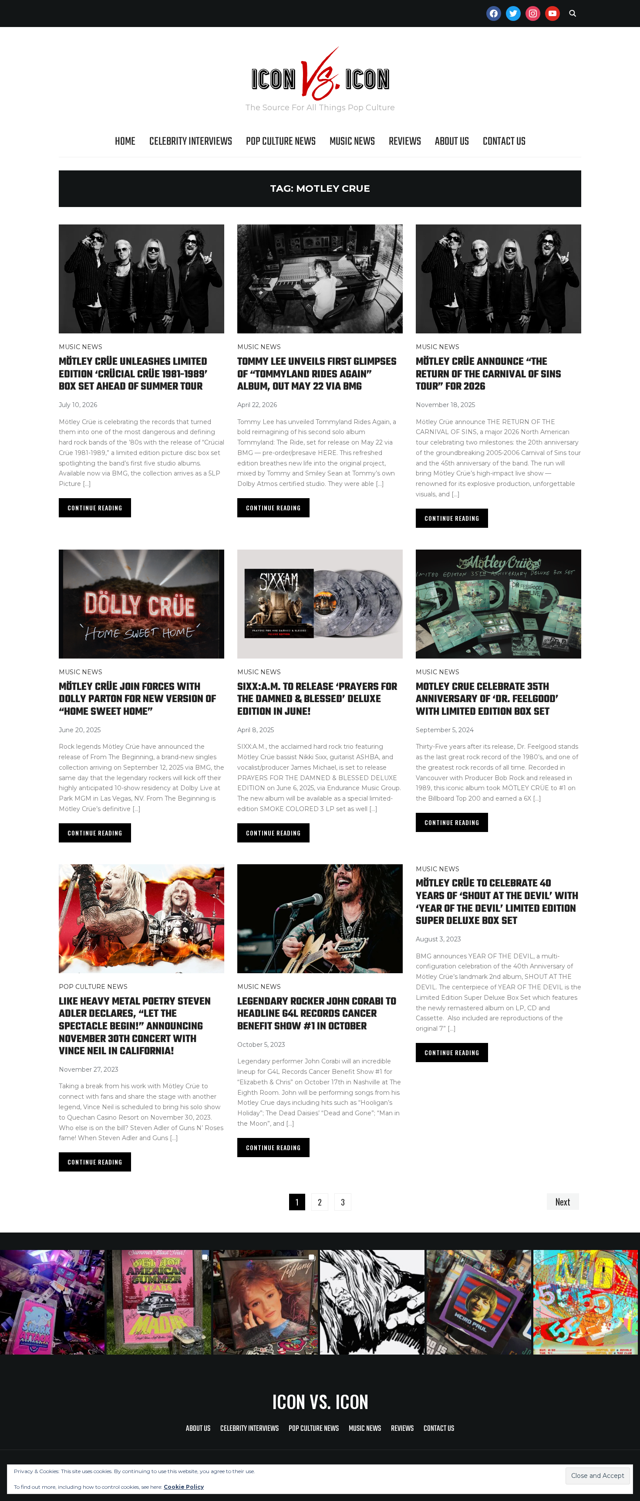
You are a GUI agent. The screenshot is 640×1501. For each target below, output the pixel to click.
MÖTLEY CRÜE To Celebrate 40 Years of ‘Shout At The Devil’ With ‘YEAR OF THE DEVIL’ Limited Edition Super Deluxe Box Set (497, 902)
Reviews (405, 141)
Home (125, 141)
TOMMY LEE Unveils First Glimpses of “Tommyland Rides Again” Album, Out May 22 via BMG (317, 374)
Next (563, 1201)
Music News (352, 141)
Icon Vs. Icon (320, 1401)
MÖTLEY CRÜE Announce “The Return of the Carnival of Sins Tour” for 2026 (488, 374)
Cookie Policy (184, 1487)
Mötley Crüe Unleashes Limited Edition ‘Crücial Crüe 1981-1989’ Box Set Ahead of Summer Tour (133, 374)
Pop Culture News (281, 141)
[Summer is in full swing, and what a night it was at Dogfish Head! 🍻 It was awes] (160, 1302)
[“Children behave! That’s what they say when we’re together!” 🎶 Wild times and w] (266, 1302)
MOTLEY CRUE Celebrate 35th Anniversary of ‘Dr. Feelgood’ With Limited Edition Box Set (487, 699)
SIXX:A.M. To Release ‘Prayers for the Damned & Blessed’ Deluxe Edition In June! (317, 699)
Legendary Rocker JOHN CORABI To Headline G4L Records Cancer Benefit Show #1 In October (316, 1014)
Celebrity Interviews (190, 141)
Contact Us (504, 141)
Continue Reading (94, 507)
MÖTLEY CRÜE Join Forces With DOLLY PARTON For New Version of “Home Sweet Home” (137, 699)
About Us (452, 141)
